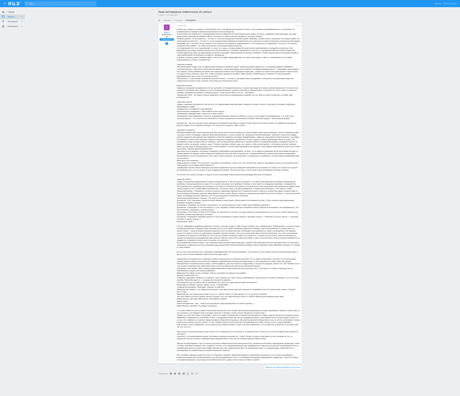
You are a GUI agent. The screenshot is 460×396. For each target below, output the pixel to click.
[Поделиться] (296, 26)
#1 (299, 26)
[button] (4, 3)
